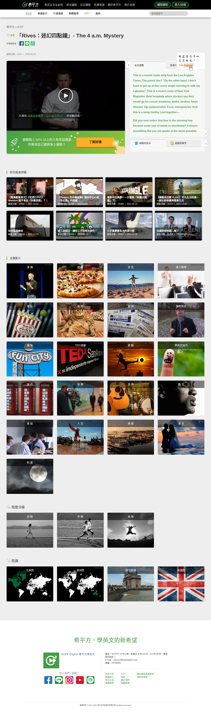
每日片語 (109, 680)
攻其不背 (109, 674)
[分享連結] (32, 43)
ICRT (87, 13)
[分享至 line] (27, 43)
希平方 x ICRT (15, 27)
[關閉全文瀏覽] (206, 133)
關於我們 (125, 680)
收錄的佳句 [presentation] (145, 143)
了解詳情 (95, 142)
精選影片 (43, 13)
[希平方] (31, 5)
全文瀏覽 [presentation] (139, 65)
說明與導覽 (142, 677)
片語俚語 (58, 13)
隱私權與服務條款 (145, 674)
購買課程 (162, 4)
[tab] (148, 65)
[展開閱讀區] (128, 65)
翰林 (98, 13)
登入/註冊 (180, 4)
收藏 (12, 35)
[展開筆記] (206, 143)
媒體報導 (125, 683)
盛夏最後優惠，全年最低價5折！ (47, 115)
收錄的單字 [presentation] (180, 143)
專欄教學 (74, 13)
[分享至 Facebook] (21, 43)
